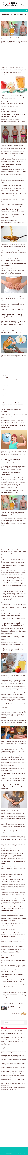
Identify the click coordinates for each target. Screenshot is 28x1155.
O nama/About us (5, 1149)
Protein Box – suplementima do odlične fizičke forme (13, 1031)
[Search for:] (14, 1022)
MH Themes (22, 1153)
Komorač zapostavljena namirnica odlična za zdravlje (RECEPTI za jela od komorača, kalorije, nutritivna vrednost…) (12, 1043)
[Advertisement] (14, 55)
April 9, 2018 (5, 18)
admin (11, 18)
